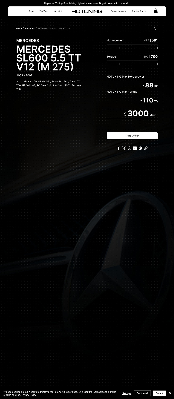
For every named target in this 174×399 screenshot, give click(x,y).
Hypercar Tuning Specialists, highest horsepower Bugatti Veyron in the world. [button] (87, 3)
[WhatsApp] (129, 148)
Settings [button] (126, 393)
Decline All (142, 393)
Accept (159, 393)
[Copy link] (145, 148)
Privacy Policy (28, 394)
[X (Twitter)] (124, 148)
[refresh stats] (156, 28)
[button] (156, 10)
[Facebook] (118, 148)
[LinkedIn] (135, 148)
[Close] (170, 393)
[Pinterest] (140, 148)
